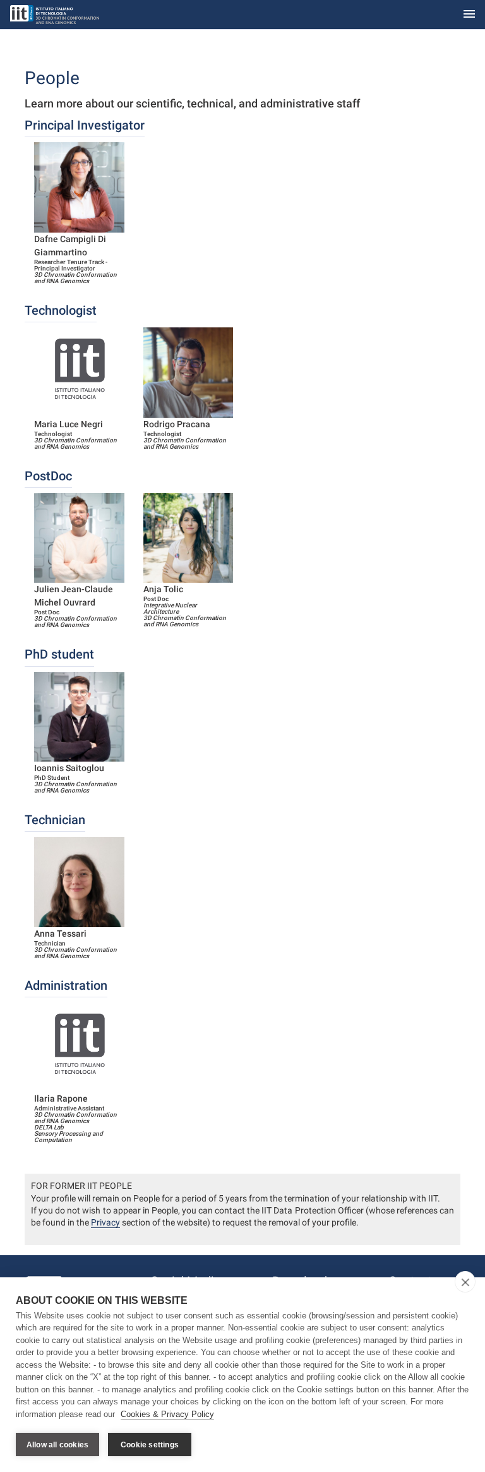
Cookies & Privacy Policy (167, 1414)
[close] (465, 1282)
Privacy (105, 1222)
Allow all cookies (57, 1444)
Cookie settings (150, 1444)
